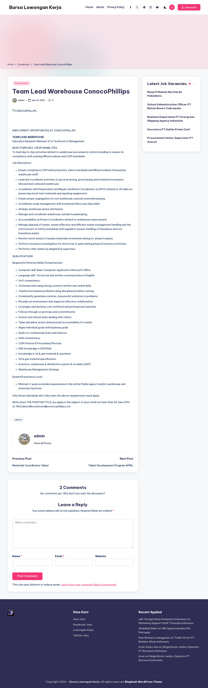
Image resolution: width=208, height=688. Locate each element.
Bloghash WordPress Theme (143, 681)
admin (39, 436)
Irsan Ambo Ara (148, 647)
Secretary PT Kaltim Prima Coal (168, 129)
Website (100, 556)
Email (59, 556)
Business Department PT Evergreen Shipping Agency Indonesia (170, 118)
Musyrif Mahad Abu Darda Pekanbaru (164, 93)
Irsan (142, 656)
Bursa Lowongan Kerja (35, 7)
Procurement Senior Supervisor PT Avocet (170, 140)
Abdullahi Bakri (148, 628)
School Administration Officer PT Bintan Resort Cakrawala (169, 106)
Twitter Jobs (81, 635)
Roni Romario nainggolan (154, 637)
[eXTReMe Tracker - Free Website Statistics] (11, 612)
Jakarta (18, 419)
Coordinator (21, 83)
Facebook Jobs (82, 624)
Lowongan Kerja (83, 630)
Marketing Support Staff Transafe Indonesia (166, 623)
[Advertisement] (104, 40)
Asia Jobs (79, 619)
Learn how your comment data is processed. (89, 584)
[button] (189, 7)
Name (17, 556)
